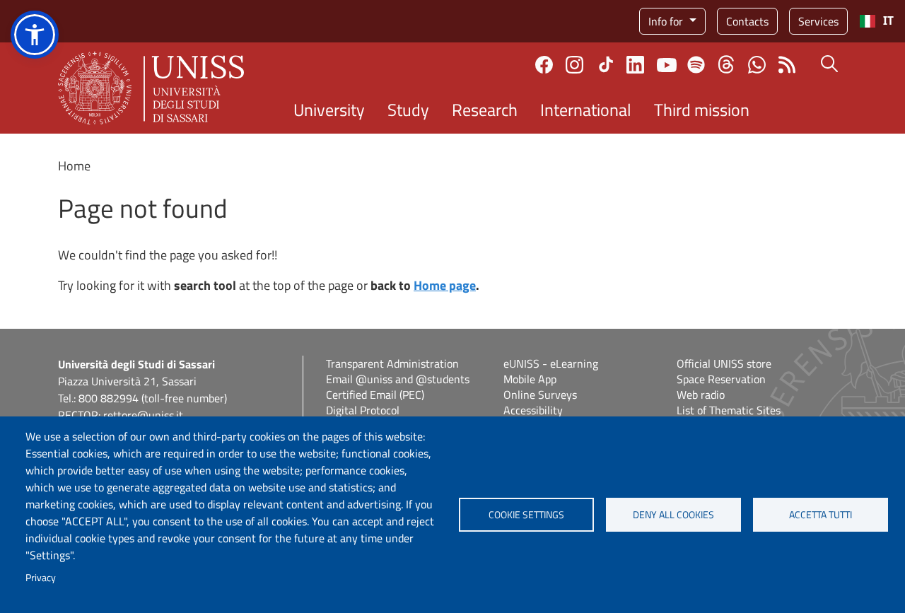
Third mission (701, 109)
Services (818, 21)
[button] (34, 34)
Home (74, 165)
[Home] (151, 88)
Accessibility (533, 410)
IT (888, 20)
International (585, 109)
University (329, 109)
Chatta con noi (757, 65)
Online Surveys (540, 394)
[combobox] (876, 21)
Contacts (747, 21)
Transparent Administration (392, 363)
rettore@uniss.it (143, 415)
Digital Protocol (362, 410)
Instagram (574, 65)
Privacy (40, 578)
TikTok (606, 64)
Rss (787, 65)
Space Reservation (721, 379)
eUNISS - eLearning (550, 363)
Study (408, 109)
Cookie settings (526, 515)
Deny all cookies (673, 515)
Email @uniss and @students (397, 379)
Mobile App (529, 379)
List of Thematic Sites (729, 410)
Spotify (696, 65)
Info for (667, 21)
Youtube (667, 64)
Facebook (544, 65)
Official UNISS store (724, 363)
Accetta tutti (820, 515)
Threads (726, 64)
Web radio (701, 394)
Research (485, 109)
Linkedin (635, 65)
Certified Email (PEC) (375, 394)
